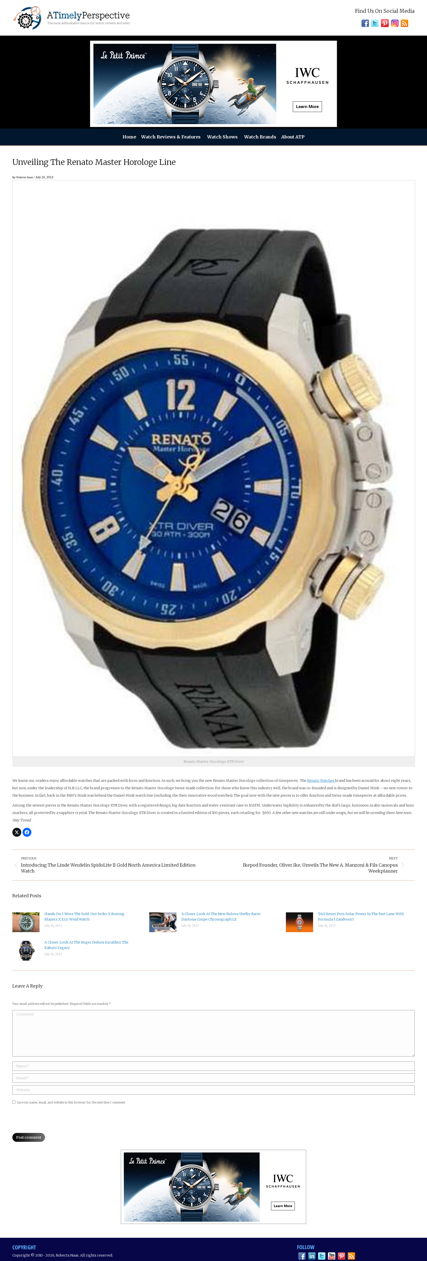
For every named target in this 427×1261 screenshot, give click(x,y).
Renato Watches (321, 780)
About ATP (292, 137)
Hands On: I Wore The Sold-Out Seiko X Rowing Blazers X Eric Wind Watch (84, 917)
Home (129, 137)
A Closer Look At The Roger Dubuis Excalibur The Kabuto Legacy (86, 945)
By (22, 177)
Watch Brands (260, 137)
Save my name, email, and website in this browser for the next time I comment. (71, 1102)
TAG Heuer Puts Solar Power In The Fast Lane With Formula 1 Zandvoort (361, 917)
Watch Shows (222, 137)
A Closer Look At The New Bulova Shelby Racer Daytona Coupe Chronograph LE (221, 917)
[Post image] (26, 922)
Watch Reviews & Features (171, 137)
